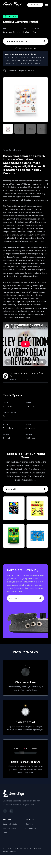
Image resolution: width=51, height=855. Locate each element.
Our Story (30, 823)
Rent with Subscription (16, 41)
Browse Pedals (10, 823)
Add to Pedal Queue (27, 48)
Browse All (10, 489)
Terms (5, 852)
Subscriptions (9, 828)
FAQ (5, 832)
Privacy (12, 852)
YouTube (24, 379)
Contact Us (31, 828)
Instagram (14, 379)
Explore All (15, 598)
